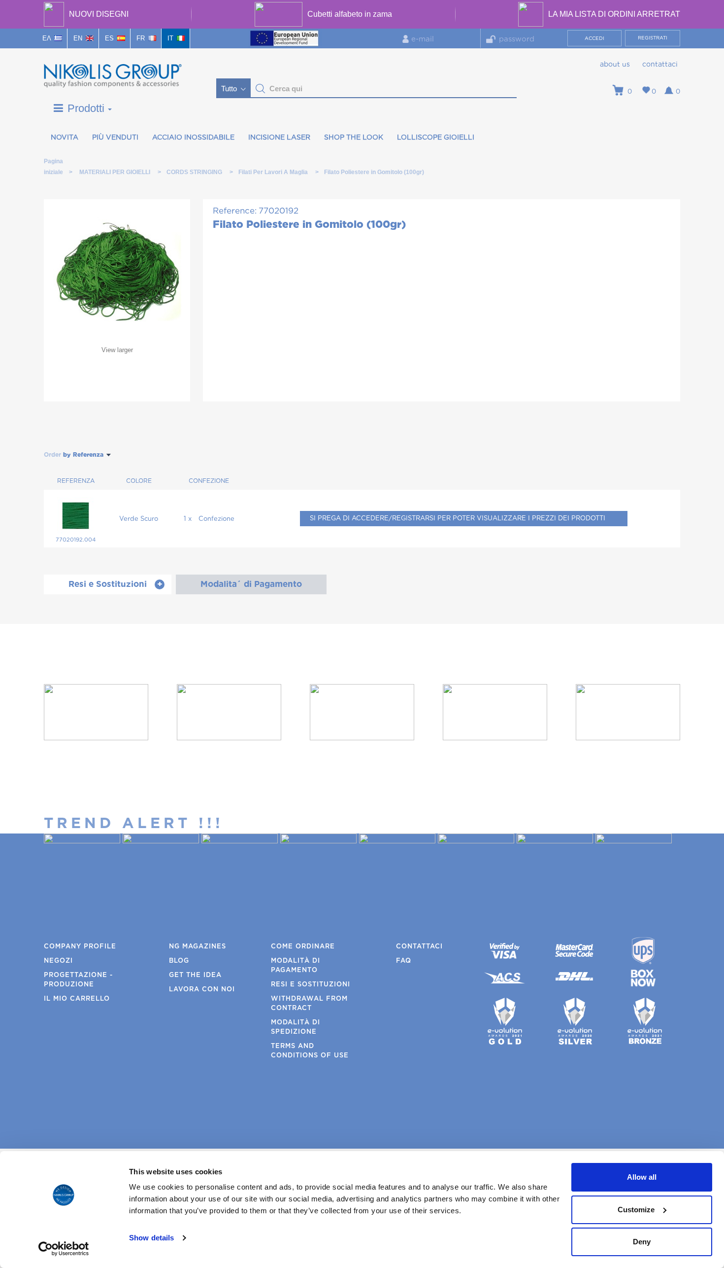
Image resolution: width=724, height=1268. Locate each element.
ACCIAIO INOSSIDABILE (193, 137)
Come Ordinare (303, 946)
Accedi (594, 38)
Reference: (235, 211)
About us (615, 64)
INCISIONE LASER (279, 137)
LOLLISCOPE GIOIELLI (435, 137)
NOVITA (64, 137)
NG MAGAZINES (197, 946)
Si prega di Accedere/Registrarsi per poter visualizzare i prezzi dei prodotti (457, 518)
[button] (260, 89)
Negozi (58, 961)
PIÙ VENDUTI (115, 137)
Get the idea (195, 975)
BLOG (179, 961)
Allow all (642, 1177)
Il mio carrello (77, 999)
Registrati (652, 38)
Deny (642, 1241)
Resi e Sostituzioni (310, 984)
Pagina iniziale (53, 163)
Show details (151, 1237)
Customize (636, 1209)
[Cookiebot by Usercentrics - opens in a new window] (64, 1248)
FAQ (403, 961)
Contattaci (660, 64)
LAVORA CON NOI (202, 989)
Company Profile (80, 946)
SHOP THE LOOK (353, 137)
